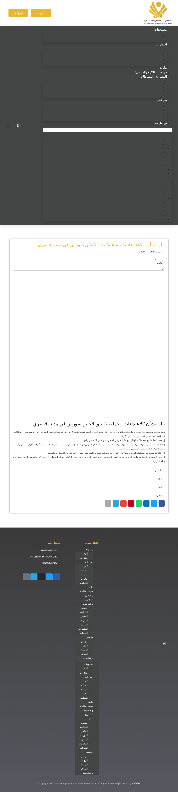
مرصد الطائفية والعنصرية (151, 72)
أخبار (157, 36)
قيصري (158, 495)
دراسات (156, 59)
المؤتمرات (155, 91)
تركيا (160, 479)
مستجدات (160, 29)
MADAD (136, 783)
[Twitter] (49, 576)
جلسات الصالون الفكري (149, 83)
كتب (158, 51)
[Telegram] (33, 576)
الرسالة (156, 114)
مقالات (157, 55)
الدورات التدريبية (152, 87)
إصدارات (161, 44)
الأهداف (156, 119)
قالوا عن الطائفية (152, 63)
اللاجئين (158, 470)
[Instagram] (41, 576)
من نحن (162, 99)
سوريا (159, 487)
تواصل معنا (160, 123)
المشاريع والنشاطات (153, 76)
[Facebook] (56, 576)
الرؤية (157, 110)
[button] (107, 130)
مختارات (156, 40)
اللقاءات (156, 95)
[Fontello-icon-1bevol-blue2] (26, 576)
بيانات (163, 67)
